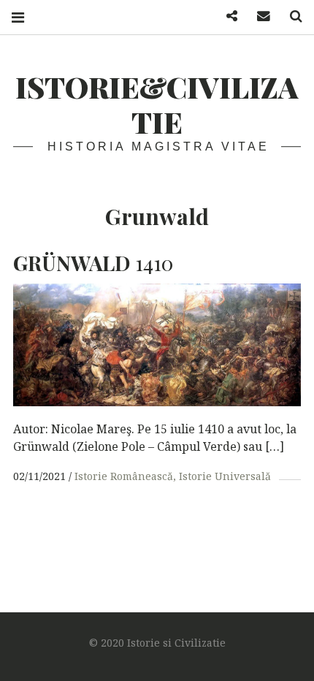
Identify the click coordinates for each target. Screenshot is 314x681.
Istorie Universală (225, 476)
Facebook (226, 16)
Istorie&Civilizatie (157, 104)
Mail (258, 16)
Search (290, 16)
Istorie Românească (123, 476)
